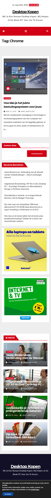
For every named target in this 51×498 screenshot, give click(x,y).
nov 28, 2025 (13, 389)
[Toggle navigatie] (25, 31)
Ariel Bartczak (28, 111)
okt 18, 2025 (13, 442)
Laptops (9, 404)
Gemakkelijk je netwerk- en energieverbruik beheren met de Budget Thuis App (25, 411)
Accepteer (8, 494)
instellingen (34, 490)
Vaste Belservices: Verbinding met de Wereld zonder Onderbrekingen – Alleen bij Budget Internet (23, 174)
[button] (47, 31)
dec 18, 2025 (13, 362)
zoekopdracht (36, 154)
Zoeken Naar (10, 145)
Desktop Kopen (25, 12)
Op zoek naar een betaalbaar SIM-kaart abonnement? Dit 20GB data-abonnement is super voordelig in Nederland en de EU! (23, 207)
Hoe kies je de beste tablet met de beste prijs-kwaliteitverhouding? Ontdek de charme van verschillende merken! (24, 218)
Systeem (7, 98)
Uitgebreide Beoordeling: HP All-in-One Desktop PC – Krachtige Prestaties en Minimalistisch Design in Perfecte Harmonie (25, 186)
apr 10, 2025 (11, 111)
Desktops (10, 378)
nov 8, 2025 (13, 415)
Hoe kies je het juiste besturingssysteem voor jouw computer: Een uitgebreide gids (24, 106)
